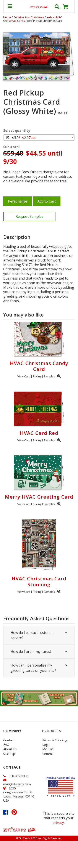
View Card (24, 376)
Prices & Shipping (54, 740)
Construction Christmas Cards (33, 17)
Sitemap (9, 754)
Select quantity (16, 131)
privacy (58, 822)
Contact (9, 740)
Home (7, 17)
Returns (47, 754)
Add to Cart (46, 201)
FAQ (6, 744)
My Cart (48, 749)
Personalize (17, 201)
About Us (10, 749)
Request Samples (29, 216)
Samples (49, 376)
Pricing (37, 376)
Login (46, 744)
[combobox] (39, 137)
